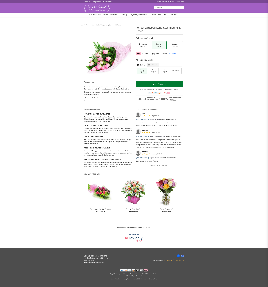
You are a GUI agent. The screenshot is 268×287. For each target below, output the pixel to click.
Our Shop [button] (173, 15)
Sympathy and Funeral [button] (139, 15)
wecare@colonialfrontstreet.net (94, 262)
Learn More (172, 53)
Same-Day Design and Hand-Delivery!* (98, 1)
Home (81, 25)
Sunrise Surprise (155, 119)
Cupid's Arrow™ (154, 158)
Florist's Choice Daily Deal (157, 136)
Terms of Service (115, 279)
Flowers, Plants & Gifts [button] (158, 15)
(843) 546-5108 (89, 260)
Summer (105, 15)
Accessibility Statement (139, 279)
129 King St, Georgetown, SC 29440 (96, 258)
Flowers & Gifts (90, 25)
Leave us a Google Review (174, 260)
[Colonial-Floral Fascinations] (99, 8)
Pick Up (154, 65)
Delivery (143, 65)
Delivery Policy (153, 279)
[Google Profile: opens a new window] (182, 255)
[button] (262, 278)
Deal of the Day (94, 15)
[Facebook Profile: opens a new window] (178, 255)
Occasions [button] (114, 15)
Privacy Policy (127, 279)
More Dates (176, 71)
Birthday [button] (125, 15)
